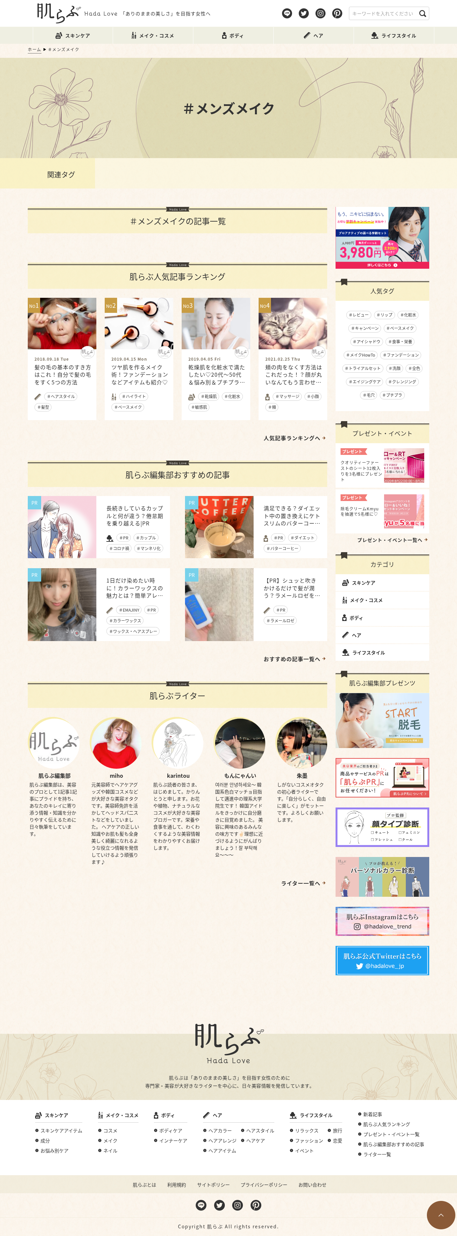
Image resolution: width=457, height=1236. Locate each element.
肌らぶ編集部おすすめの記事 (393, 1144)
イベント (304, 1150)
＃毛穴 (369, 395)
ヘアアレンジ (222, 1140)
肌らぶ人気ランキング (386, 1124)
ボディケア (170, 1130)
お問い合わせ (312, 1184)
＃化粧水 (408, 315)
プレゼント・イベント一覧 (391, 1134)
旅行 (337, 1130)
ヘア (356, 635)
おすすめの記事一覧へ (292, 658)
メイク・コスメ (366, 600)
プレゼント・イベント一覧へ (390, 539)
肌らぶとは (144, 1184)
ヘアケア (255, 1140)
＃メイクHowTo (360, 355)
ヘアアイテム (222, 1150)
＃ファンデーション (401, 355)
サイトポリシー (213, 1184)
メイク (110, 1140)
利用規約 (176, 1184)
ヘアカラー (220, 1130)
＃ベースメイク (400, 328)
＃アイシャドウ (366, 341)
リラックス (306, 1130)
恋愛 (337, 1140)
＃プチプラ (392, 395)
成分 (45, 1140)
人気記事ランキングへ (292, 438)
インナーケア (173, 1140)
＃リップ (384, 315)
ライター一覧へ (301, 883)
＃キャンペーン (365, 328)
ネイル (110, 1150)
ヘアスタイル (260, 1130)
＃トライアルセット (363, 368)
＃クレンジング (402, 381)
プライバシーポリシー (264, 1184)
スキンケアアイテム (61, 1130)
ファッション (309, 1140)
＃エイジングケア (365, 381)
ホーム (34, 49)
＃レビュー (359, 315)
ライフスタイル (368, 652)
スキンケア (363, 582)
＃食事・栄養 (400, 341)
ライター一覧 (377, 1154)
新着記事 (372, 1114)
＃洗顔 (394, 368)
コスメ (110, 1130)
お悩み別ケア (54, 1150)
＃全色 (414, 368)
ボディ (356, 617)
